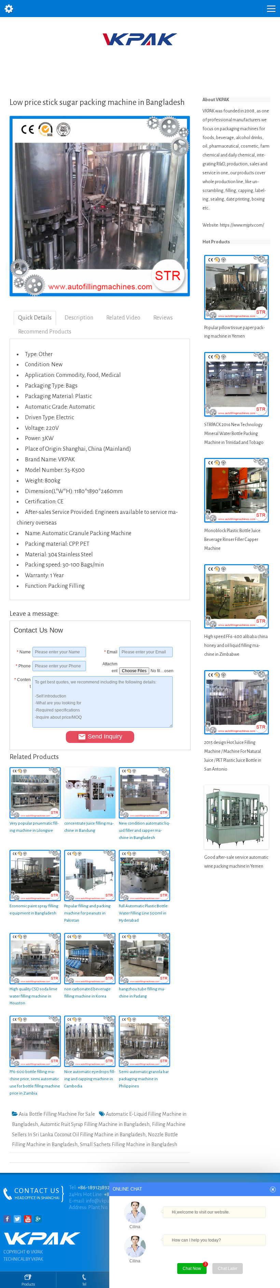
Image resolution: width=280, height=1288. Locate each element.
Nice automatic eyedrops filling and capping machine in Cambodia (89, 1079)
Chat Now (192, 1268)
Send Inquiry (105, 736)
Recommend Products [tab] (44, 332)
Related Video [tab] (123, 318)
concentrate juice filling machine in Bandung (89, 827)
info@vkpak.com (104, 1201)
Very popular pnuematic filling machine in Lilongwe (34, 827)
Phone (23, 666)
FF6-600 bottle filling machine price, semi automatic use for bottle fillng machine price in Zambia (35, 1082)
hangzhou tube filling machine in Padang (142, 993)
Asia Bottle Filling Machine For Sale (57, 1114)
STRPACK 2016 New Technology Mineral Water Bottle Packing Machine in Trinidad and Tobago (234, 433)
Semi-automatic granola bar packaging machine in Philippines (144, 1079)
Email (110, 652)
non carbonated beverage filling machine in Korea (87, 993)
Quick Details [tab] (35, 318)
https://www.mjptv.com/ (242, 225)
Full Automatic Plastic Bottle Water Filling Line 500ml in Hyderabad (143, 913)
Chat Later (227, 1268)
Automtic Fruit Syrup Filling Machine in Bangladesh (95, 1124)
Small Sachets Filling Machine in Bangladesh (128, 1144)
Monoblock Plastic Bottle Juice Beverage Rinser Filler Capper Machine (232, 539)
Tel (84, 1284)
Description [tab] (79, 318)
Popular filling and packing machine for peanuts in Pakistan (87, 913)
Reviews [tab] (163, 318)
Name (24, 652)
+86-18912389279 (96, 1187)
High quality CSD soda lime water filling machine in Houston (33, 996)
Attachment (109, 666)
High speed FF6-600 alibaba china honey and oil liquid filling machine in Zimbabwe (236, 645)
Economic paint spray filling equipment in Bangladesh (34, 910)
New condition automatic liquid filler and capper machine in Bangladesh (144, 830)
